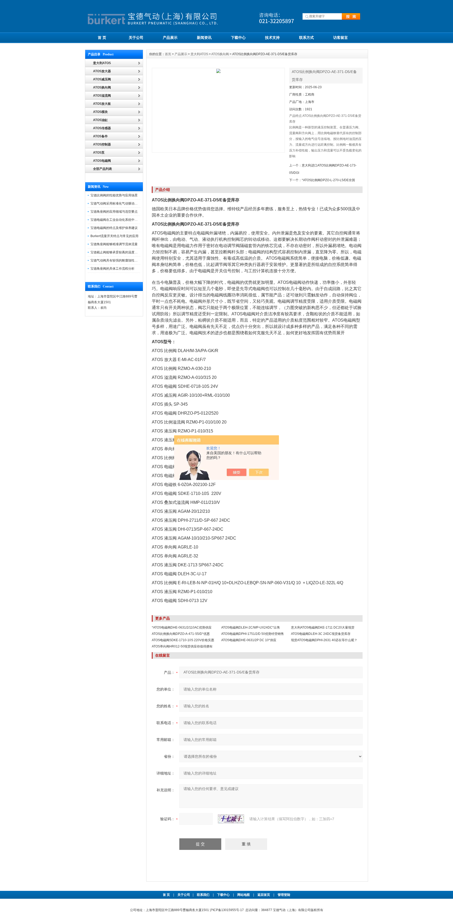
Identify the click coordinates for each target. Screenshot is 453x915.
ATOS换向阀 (102, 87)
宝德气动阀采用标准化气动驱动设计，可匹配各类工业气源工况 (134, 203)
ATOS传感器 (102, 128)
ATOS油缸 (100, 120)
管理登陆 (284, 895)
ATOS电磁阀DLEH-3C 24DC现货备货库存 (320, 634)
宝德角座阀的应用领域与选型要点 (114, 211)
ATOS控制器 (102, 144)
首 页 (102, 37)
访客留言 (340, 37)
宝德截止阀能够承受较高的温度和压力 (117, 252)
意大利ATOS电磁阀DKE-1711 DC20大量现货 (322, 627)
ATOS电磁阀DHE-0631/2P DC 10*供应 (248, 640)
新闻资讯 (204, 37)
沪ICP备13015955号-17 (227, 910)
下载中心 (238, 37)
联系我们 (203, 895)
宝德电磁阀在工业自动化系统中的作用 (117, 220)
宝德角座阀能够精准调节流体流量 (114, 244)
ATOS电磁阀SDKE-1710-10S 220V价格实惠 (183, 640)
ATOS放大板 (102, 104)
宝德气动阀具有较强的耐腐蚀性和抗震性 (118, 260)
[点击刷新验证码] (231, 818)
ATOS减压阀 (102, 79)
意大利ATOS (199, 54)
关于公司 (136, 37)
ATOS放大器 (102, 71)
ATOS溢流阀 (102, 95)
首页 (168, 54)
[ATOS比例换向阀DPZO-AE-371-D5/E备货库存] (218, 110)
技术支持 (272, 37)
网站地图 (243, 895)
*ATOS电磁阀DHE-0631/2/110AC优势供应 (182, 627)
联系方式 (306, 37)
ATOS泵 (99, 152)
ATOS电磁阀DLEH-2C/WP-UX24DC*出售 (250, 627)
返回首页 (264, 895)
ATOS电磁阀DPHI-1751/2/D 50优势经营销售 (252, 634)
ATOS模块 (100, 112)
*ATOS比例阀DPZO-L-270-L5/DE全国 (328, 180)
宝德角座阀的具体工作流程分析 (112, 268)
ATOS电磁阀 (102, 161)
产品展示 (170, 37)
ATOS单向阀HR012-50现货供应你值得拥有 (182, 646)
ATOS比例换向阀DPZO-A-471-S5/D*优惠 (181, 634)
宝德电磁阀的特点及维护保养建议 (114, 228)
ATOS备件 (100, 136)
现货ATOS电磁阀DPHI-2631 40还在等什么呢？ (324, 640)
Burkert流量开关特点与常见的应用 (114, 236)
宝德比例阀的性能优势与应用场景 (114, 195)
